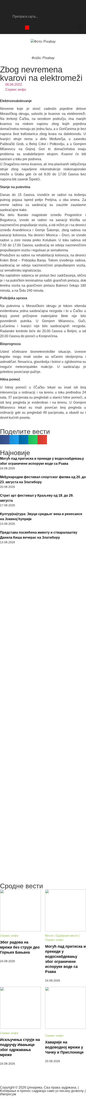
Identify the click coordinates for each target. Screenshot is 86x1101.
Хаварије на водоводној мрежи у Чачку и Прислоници (64, 1047)
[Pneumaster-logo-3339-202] (43, 843)
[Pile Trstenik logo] (43, 627)
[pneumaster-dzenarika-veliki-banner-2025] (43, 878)
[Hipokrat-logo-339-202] (43, 789)
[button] (80, 27)
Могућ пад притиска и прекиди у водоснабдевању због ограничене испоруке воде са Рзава (42, 461)
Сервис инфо (15, 89)
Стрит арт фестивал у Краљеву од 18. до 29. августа (36, 498)
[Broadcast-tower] (27, 27)
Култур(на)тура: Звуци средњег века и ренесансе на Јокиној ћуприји (41, 516)
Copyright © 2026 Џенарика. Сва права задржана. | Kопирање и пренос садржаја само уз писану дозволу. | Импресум (43, 1091)
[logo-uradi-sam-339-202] (43, 682)
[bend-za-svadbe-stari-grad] (43, 735)
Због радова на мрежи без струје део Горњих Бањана (20, 947)
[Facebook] (5, 27)
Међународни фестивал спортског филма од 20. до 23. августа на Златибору (43, 479)
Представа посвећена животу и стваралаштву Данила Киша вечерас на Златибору (38, 535)
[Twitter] (20, 27)
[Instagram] (12, 27)
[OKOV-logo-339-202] (43, 574)
